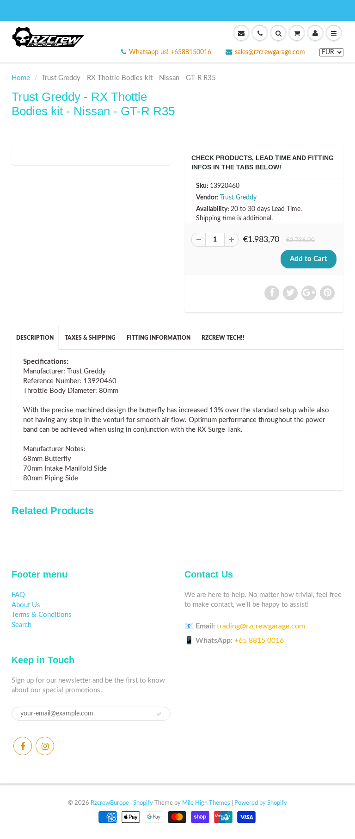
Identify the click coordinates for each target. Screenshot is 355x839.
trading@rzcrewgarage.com (261, 626)
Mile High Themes (206, 803)
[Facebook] (22, 746)
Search (21, 624)
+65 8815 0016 (259, 640)
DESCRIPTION (35, 338)
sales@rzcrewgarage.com (270, 52)
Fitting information (158, 338)
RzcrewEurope (110, 803)
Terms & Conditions (42, 614)
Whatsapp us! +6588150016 (170, 52)
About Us (26, 605)
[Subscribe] (159, 714)
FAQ (18, 594)
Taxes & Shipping (90, 338)
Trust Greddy (238, 197)
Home (21, 78)
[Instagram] (45, 746)
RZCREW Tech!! (223, 338)
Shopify (143, 803)
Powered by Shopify (260, 803)
